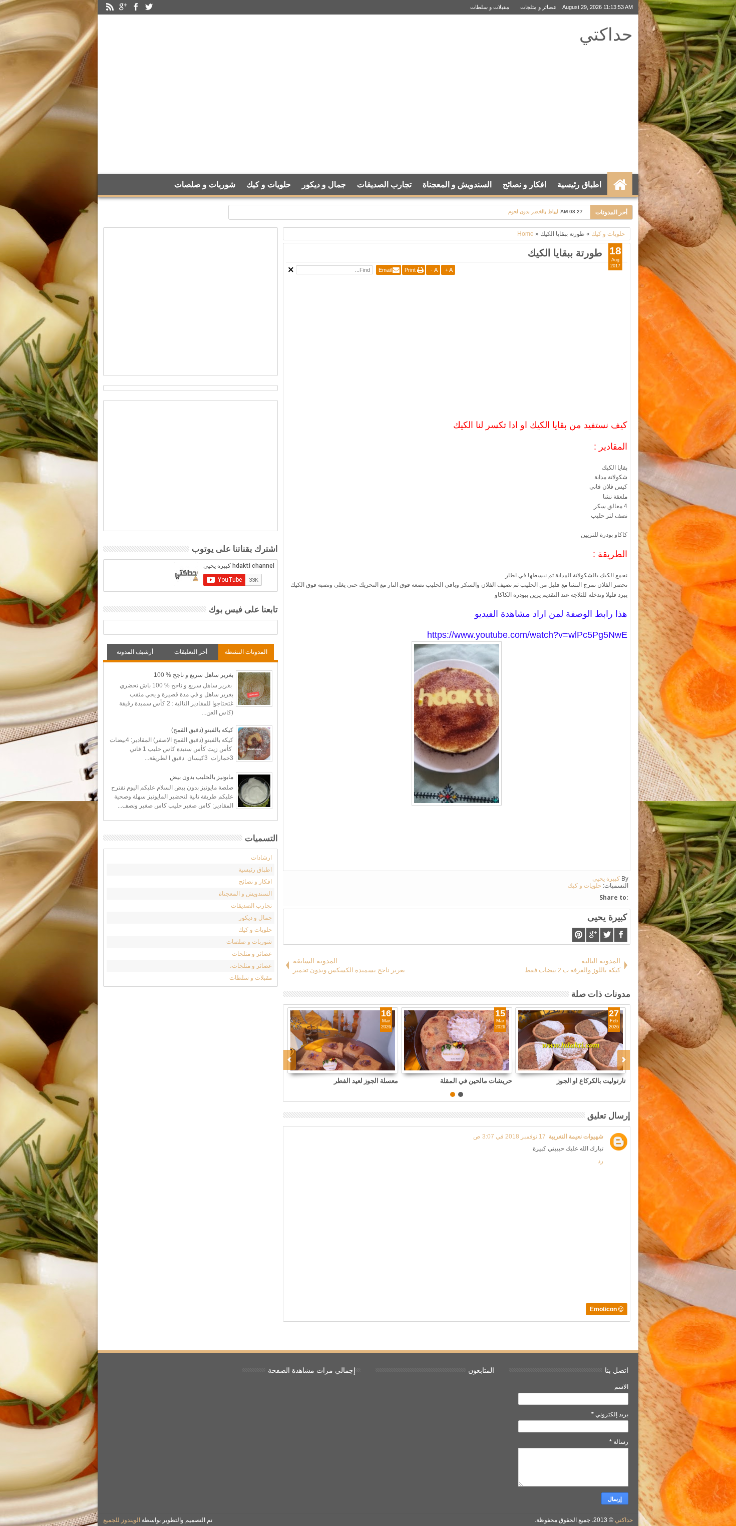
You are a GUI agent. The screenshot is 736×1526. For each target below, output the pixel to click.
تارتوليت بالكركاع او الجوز (591, 1080)
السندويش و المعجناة (457, 184)
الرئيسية (619, 184)
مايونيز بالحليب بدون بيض (201, 777)
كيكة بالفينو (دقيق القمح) (202, 729)
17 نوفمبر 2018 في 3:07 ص (509, 1136)
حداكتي (606, 34)
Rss (109, 7)
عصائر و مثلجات (538, 7)
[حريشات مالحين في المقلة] (456, 1040)
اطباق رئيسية (579, 184)
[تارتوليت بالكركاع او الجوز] (570, 1040)
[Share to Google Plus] (390, 1065)
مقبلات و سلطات (489, 7)
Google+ (122, 7)
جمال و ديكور (324, 184)
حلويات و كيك (268, 184)
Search (114, 209)
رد (600, 1161)
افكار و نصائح (524, 184)
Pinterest (578, 935)
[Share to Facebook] (368, 1065)
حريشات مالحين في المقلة (476, 1080)
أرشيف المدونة (135, 651)
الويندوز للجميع (121, 1519)
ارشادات (261, 857)
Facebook (135, 7)
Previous (623, 1060)
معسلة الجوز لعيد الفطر (366, 1080)
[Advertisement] (288, 95)
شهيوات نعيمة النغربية (576, 1136)
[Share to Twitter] (379, 1065)
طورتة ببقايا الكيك (565, 252)
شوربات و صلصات (204, 184)
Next (289, 1060)
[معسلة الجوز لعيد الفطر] (342, 1040)
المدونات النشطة (246, 651)
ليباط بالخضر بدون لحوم (533, 211)
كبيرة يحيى (606, 878)
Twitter (148, 7)
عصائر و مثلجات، (251, 965)
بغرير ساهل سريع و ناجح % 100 (193, 674)
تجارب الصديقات (384, 184)
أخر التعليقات (190, 651)
